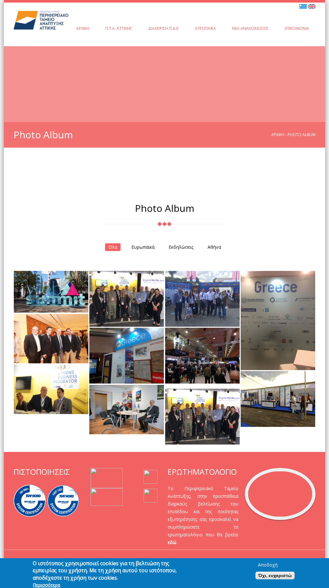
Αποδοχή (268, 565)
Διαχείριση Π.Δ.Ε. (163, 28)
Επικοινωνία (297, 28)
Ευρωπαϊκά (205, 28)
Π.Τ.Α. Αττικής (118, 28)
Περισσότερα (46, 585)
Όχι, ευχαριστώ (275, 575)
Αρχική (82, 28)
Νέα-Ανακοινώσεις (250, 28)
